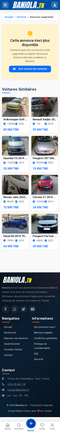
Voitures (21, 17)
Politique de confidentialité (42, 346)
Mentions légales (43, 332)
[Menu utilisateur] (54, 5)
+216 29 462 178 (16, 384)
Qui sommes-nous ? (45, 327)
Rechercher (10, 332)
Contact (8, 355)
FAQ (36, 353)
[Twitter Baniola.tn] (23, 309)
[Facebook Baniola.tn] (5, 309)
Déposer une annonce (16, 338)
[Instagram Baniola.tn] (14, 309)
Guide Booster (12, 344)
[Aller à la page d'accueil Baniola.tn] (18, 279)
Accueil (9, 17)
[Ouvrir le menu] (5, 5)
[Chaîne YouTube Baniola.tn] (32, 309)
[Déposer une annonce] (31, 423)
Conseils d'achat (13, 349)
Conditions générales (45, 338)
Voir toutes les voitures (32, 68)
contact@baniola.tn (18, 390)
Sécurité (38, 359)
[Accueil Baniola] (30, 5)
